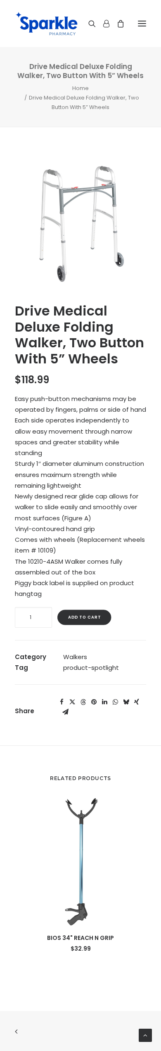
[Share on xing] (137, 702)
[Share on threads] (83, 702)
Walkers (75, 656)
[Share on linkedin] (104, 702)
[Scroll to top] (145, 1034)
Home (80, 88)
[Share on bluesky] (126, 702)
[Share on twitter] (72, 702)
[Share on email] (65, 712)
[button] (142, 23)
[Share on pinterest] (94, 702)
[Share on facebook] (61, 702)
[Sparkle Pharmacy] (46, 23)
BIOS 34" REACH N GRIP (80, 938)
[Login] (102, 23)
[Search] (88, 23)
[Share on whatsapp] (115, 702)
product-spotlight (91, 667)
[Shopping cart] (116, 23)
